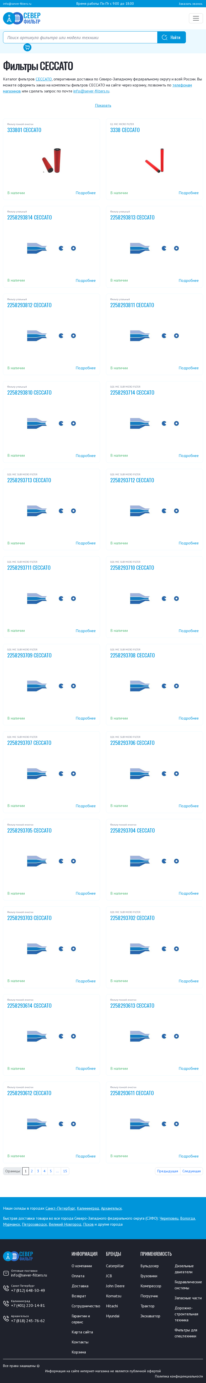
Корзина (79, 1351)
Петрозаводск (34, 1224)
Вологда (187, 1218)
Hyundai (112, 1315)
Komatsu (113, 1295)
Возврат (79, 1295)
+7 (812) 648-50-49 (28, 1290)
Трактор (147, 1305)
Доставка (80, 1285)
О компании (82, 1265)
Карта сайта (82, 1331)
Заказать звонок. (191, 4)
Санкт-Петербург (60, 1208)
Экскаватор (150, 1315)
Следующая (191, 1171)
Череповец (169, 1218)
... (57, 1171)
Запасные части (188, 1297)
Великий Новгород (65, 1224)
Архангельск (111, 1208)
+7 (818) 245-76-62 (28, 1320)
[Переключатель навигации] (196, 18)
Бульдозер (149, 1265)
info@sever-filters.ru (17, 4)
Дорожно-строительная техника (186, 1313)
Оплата (78, 1275)
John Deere (115, 1285)
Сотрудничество (86, 1305)
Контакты (80, 1341)
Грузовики (148, 1275)
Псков (88, 1224)
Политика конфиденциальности (179, 1376)
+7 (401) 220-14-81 (28, 1305)
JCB (109, 1275)
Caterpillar (115, 1265)
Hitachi (112, 1305)
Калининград (88, 1208)
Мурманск (11, 1224)
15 (65, 1171)
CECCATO (44, 78)
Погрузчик (149, 1295)
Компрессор (150, 1285)
